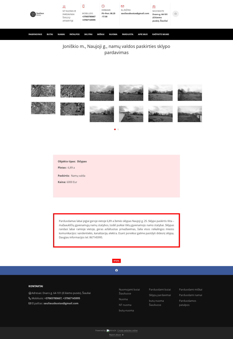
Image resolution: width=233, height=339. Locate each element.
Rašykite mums (160, 34)
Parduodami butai (160, 289)
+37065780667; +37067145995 (62, 298)
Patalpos (75, 34)
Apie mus (143, 34)
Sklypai (88, 34)
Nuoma (113, 34)
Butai (50, 34)
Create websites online (127, 330)
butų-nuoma (126, 310)
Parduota (127, 34)
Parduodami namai (190, 295)
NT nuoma (125, 305)
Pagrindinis (35, 34)
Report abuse (115, 334)
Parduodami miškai (190, 289)
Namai (61, 34)
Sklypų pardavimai (160, 295)
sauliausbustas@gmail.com (61, 303)
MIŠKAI (100, 34)
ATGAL (116, 260)
